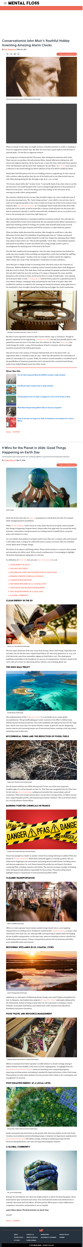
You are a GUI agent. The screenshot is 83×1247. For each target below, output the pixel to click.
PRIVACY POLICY (64, 1234)
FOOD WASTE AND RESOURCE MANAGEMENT (27, 587)
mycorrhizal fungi (24, 792)
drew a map (64, 342)
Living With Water (48, 1000)
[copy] (18, 54)
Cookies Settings (31, 1240)
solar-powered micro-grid (15, 1139)
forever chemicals (20, 858)
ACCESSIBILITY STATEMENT (48, 1237)
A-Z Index (17, 1240)
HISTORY (16, 432)
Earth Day (22, 560)
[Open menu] (5, 3)
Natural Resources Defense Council (19, 1069)
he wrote (62, 166)
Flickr (29, 332)
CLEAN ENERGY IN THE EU (20, 564)
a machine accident (43, 339)
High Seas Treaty (33, 717)
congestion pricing (59, 931)
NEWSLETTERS (45, 1234)
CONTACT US (30, 1234)
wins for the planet (44, 560)
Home (8, 432)
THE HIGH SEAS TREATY (19, 568)
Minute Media (38, 1245)
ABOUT (16, 1234)
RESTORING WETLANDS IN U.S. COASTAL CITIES (28, 584)
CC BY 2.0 (34, 332)
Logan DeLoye (9, 460)
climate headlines (17, 525)
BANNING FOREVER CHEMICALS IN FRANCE (27, 576)
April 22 (32, 518)
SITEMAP (62, 1237)
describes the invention (26, 205)
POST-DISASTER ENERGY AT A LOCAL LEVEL (26, 591)
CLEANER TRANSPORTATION (21, 580)
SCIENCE (16, 1220)
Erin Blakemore (10, 49)
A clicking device (34, 278)
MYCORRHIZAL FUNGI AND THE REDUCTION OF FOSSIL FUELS (33, 572)
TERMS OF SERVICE (32, 1237)
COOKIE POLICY (18, 1237)
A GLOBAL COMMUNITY (19, 595)
